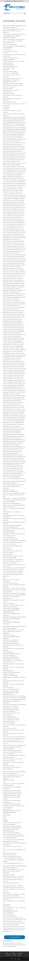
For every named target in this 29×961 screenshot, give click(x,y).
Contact (14, 955)
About (7, 953)
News (19, 955)
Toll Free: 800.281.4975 (14, 937)
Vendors (8, 955)
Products (19, 953)
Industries (13, 953)
